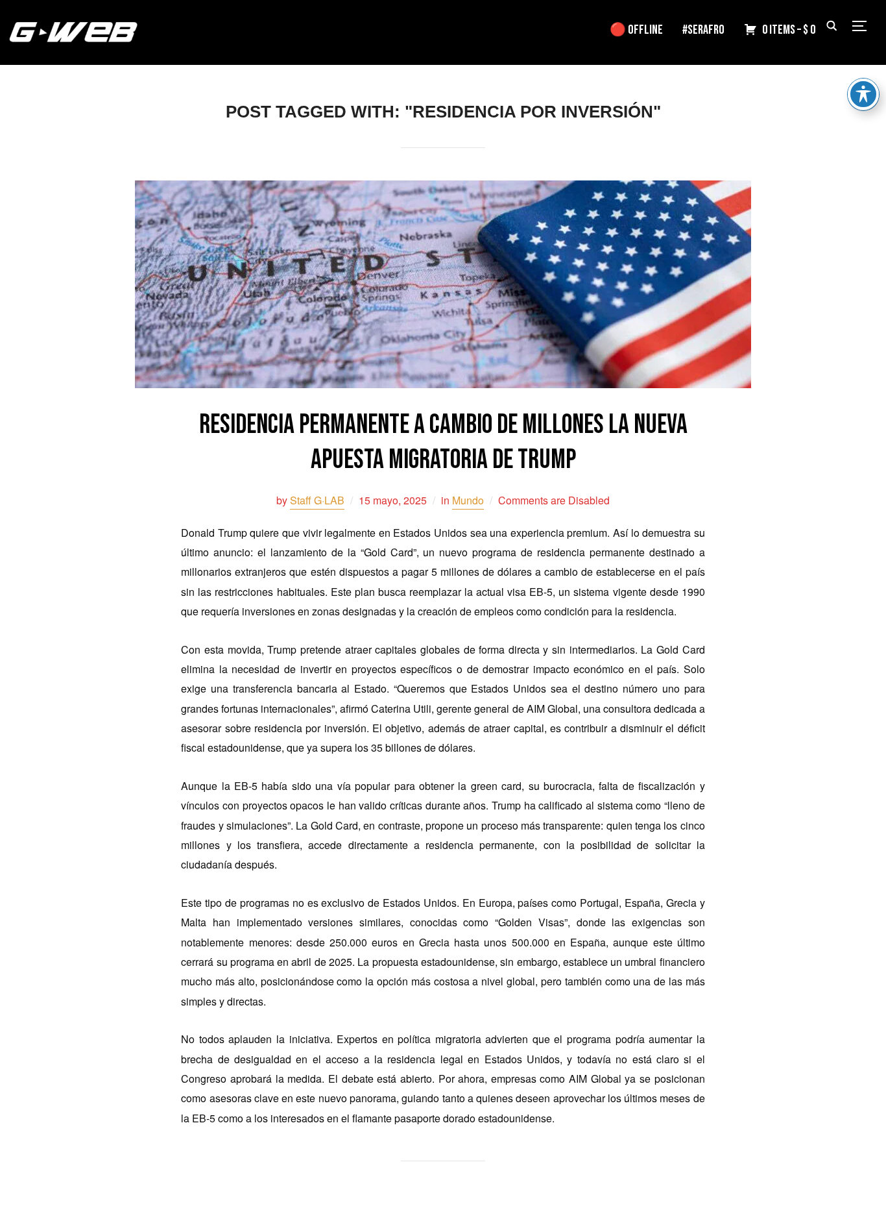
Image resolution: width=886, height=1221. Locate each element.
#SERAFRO (703, 30)
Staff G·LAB (317, 500)
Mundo (468, 500)
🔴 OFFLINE (636, 30)
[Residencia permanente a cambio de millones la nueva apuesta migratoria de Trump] (443, 189)
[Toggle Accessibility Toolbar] (863, 94)
